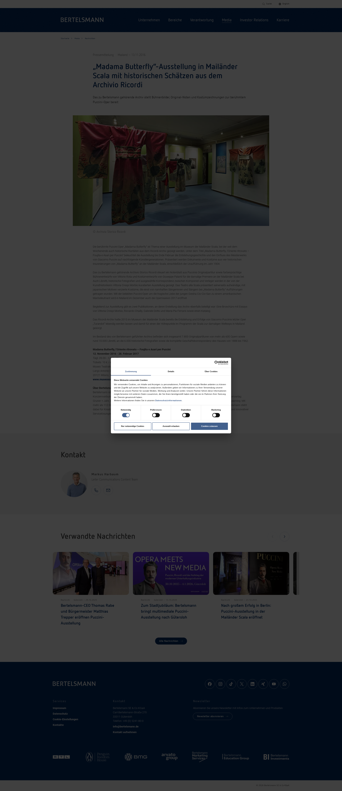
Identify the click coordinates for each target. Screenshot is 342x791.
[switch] (156, 415)
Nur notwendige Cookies (132, 426)
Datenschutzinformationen (168, 400)
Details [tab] (171, 371)
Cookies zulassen (209, 426)
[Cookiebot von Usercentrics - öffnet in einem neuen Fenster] (216, 363)
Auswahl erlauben (171, 426)
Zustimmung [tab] (131, 371)
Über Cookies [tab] (211, 371)
